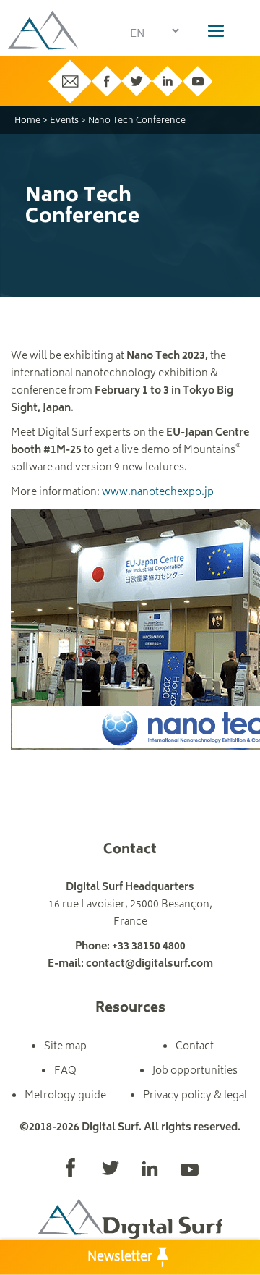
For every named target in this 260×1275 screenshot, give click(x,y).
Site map (65, 1047)
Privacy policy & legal (195, 1096)
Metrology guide (65, 1096)
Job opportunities (195, 1071)
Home (27, 121)
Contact (195, 1047)
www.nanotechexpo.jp (158, 492)
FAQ (65, 1071)
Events (64, 121)
